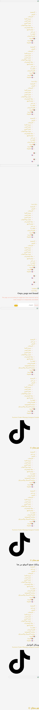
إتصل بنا (32, 34)
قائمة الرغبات (31, 36)
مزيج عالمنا (27, 19)
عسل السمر (27, 23)
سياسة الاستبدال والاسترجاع (27, 367)
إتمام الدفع (30, 29)
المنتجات (30, 16)
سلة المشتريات (28, 27)
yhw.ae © (34, 448)
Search (36, 305)
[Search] (16, 305)
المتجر (33, 14)
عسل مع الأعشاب (26, 25)
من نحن (33, 32)
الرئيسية (32, 12)
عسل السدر (27, 21)
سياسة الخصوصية (30, 365)
